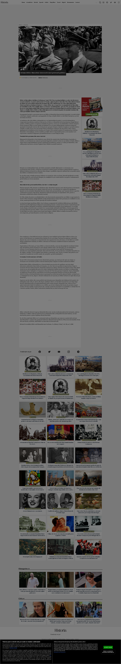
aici (50, 655)
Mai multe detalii (13, 648)
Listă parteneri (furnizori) (59, 652)
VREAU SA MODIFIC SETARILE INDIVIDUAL (108, 652)
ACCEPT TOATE (108, 647)
